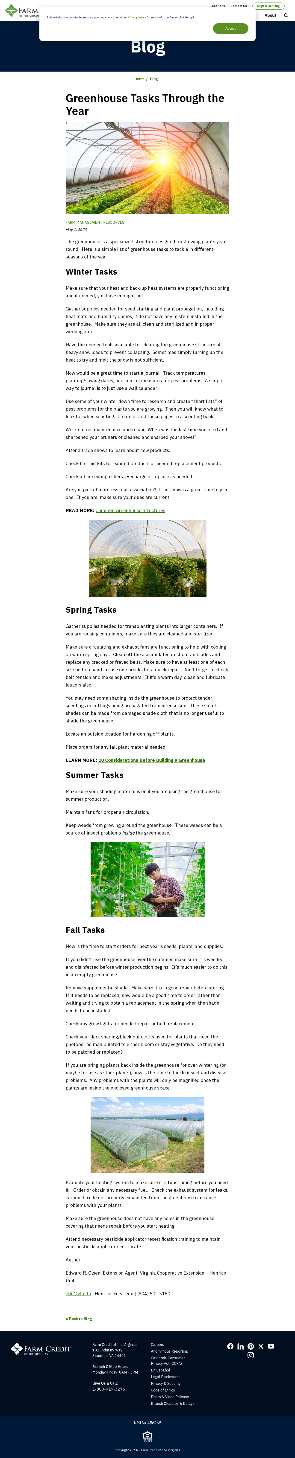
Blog (154, 79)
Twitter (261, 1346)
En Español (160, 1370)
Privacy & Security (166, 1383)
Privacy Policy (137, 17)
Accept (230, 28)
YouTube (271, 1346)
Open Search (286, 15)
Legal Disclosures (165, 1376)
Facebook (230, 1346)
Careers (157, 1344)
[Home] (43, 1344)
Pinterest (251, 1346)
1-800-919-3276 (108, 1389)
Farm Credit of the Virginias (37, 10)
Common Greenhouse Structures (130, 510)
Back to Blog (80, 1318)
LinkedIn (240, 1346)
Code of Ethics (163, 1390)
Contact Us (238, 6)
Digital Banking (268, 6)
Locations (217, 6)
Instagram (251, 1355)
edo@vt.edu (78, 1293)
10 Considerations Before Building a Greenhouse (151, 760)
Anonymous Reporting (169, 1351)
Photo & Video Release (170, 1396)
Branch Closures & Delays (173, 1403)
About (271, 15)
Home (139, 79)
